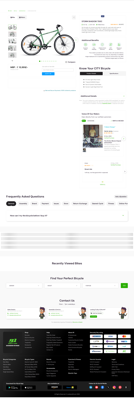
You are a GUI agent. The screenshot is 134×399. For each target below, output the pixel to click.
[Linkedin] (91, 387)
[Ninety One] (12, 341)
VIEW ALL (102, 184)
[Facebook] (102, 387)
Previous (12, 22)
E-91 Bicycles (50, 364)
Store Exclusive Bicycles (75, 347)
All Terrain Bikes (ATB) (31, 367)
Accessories (28, 347)
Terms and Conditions (118, 364)
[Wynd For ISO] (29, 388)
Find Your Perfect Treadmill (54, 340)
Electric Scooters (30, 340)
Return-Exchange (80, 203)
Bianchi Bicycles (51, 362)
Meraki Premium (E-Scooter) (98, 372)
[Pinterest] (120, 387)
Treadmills (28, 342)
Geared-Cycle (97, 203)
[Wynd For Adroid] (13, 387)
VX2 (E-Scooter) (94, 362)
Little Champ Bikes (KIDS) (32, 374)
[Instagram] (114, 387)
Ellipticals (71, 364)
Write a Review (118, 121)
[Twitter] (108, 387)
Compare (71, 62)
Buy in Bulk (50, 347)
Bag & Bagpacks (51, 373)
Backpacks (28, 345)
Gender (11, 285)
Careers (70, 337)
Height (50, 285)
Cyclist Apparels (51, 376)
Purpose (88, 285)
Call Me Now (93, 316)
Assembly (23, 203)
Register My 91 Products (53, 345)
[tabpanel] (48, 40)
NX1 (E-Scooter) (94, 364)
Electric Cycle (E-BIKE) (31, 362)
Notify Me (48, 74)
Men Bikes (6, 362)
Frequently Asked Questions (55, 342)
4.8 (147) (121, 24)
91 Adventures (72, 335)
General (11, 203)
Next (12, 60)
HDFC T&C (115, 367)
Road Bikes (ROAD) (30, 377)
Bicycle (15, 10)
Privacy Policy (116, 369)
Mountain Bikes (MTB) (31, 364)
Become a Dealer (78, 322)
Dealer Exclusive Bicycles (75, 345)
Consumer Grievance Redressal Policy (121, 372)
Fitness (111, 203)
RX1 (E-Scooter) (94, 369)
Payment (45, 203)
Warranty (114, 362)
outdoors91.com (71, 394)
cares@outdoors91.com (57, 315)
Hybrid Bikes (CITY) (30, 372)
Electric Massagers (73, 369)
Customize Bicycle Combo (75, 340)
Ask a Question (120, 197)
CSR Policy (115, 375)
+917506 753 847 (13, 313)
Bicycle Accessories (52, 371)
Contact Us (50, 350)
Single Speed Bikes (8, 372)
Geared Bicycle (22, 10)
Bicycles (27, 335)
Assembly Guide (106, 103)
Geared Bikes (7, 369)
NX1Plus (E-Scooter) (95, 367)
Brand (34, 203)
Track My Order (51, 335)
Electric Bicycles (29, 337)
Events (70, 350)
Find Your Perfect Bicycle (54, 337)
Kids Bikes (6, 367)
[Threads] (126, 387)
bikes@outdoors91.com (15, 315)
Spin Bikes (71, 367)
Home (10, 10)
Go (124, 285)
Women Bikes (7, 364)
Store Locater (72, 342)
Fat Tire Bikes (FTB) (30, 369)
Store (66, 203)
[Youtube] (96, 387)
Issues (56, 203)
